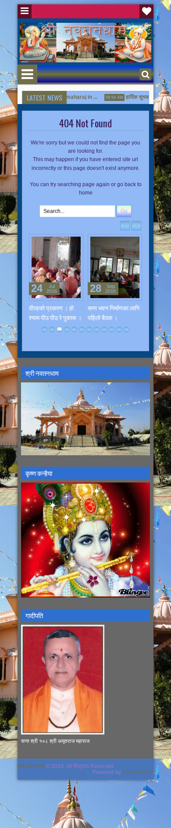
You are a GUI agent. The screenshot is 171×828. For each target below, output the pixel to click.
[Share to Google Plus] (73, 242)
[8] (97, 329)
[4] (67, 329)
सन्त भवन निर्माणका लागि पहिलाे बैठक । (113, 312)
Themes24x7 (137, 772)
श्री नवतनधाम (31, 766)
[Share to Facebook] (54, 242)
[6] (82, 329)
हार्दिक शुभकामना (137, 97)
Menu (25, 11)
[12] (126, 329)
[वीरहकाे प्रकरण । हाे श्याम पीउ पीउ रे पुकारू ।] (56, 267)
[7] (89, 329)
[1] (44, 329)
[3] (59, 329)
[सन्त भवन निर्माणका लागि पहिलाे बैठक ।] (114, 267)
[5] (74, 329)
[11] (119, 329)
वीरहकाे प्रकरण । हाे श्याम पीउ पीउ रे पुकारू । (55, 312)
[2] (52, 329)
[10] (111, 329)
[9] (104, 329)
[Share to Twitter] (64, 242)
